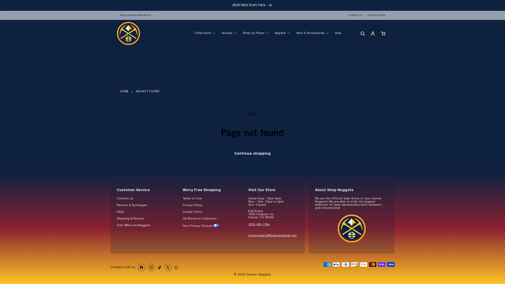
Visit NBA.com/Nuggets (133, 225)
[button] (362, 33)
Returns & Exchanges (132, 205)
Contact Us (356, 15)
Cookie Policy (192, 212)
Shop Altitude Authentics (135, 15)
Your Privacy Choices (198, 226)
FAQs (120, 212)
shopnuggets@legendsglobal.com (272, 235)
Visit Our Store (376, 15)
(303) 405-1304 (259, 224)
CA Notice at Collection (200, 219)
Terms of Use (192, 198)
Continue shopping (252, 153)
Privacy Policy (193, 205)
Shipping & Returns (131, 219)
